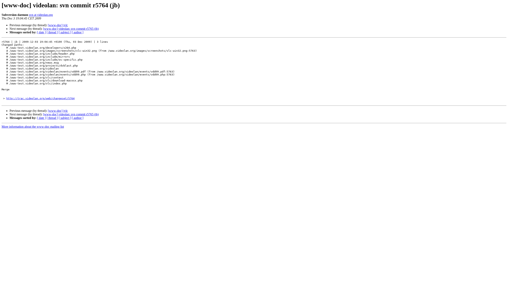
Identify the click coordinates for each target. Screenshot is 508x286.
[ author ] (77, 32)
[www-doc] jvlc (58, 25)
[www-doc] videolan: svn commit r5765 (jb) (71, 28)
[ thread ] (52, 32)
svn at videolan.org (41, 14)
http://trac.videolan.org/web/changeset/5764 (40, 98)
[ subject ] (65, 32)
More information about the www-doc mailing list (33, 126)
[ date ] (41, 32)
